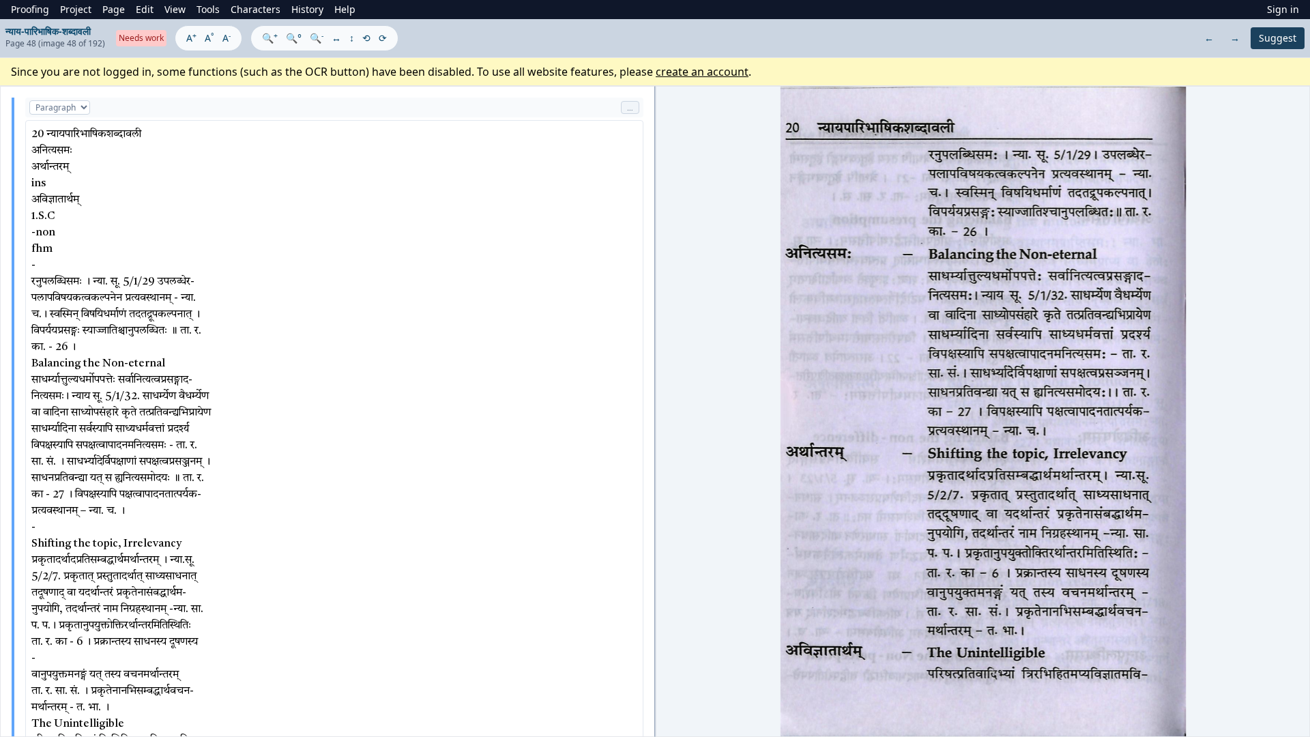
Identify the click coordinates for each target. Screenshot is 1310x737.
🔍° (294, 37)
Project (75, 9)
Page (113, 9)
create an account (702, 71)
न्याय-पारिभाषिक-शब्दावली (48, 31)
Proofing (30, 9)
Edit (145, 9)
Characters (255, 9)
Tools (208, 9)
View (175, 9)
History (307, 9)
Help (344, 9)
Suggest (1277, 37)
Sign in (1283, 9)
